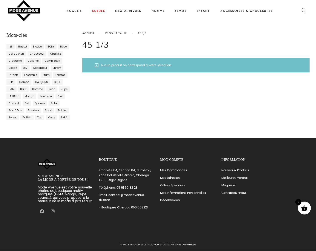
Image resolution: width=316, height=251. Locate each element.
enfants (13, 75)
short (48, 110)
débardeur (40, 68)
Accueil (73, 11)
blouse (37, 46)
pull (27, 103)
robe (54, 103)
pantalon (46, 96)
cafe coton (16, 53)
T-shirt (27, 117)
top (39, 117)
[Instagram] (52, 211)
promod (14, 103)
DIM (25, 68)
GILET (57, 82)
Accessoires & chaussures (246, 11)
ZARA (64, 117)
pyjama (40, 103)
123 (10, 46)
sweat (13, 117)
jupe (64, 89)
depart (13, 68)
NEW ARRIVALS (128, 11)
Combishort (52, 61)
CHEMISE (55, 53)
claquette (15, 61)
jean (52, 89)
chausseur (37, 53)
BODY (51, 46)
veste (51, 117)
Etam (46, 75)
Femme (180, 11)
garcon (24, 82)
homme (37, 89)
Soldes (62, 110)
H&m (11, 89)
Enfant (203, 11)
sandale (33, 110)
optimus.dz (189, 244)
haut (23, 89)
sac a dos (15, 110)
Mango (29, 96)
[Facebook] (42, 211)
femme (60, 75)
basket (22, 46)
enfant (57, 68)
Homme (158, 11)
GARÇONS (41, 82)
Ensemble (30, 75)
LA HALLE (14, 96)
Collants (33, 61)
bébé (63, 46)
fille (11, 82)
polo (60, 96)
